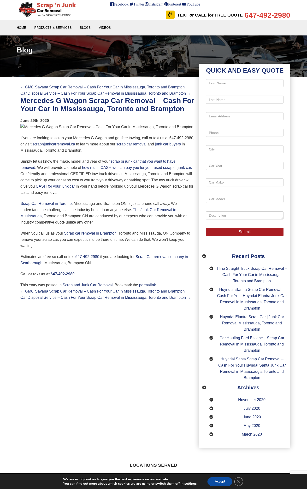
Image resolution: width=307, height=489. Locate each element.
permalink (147, 285)
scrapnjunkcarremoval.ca (53, 144)
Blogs (85, 27)
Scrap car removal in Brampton (90, 233)
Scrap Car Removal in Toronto (46, 203)
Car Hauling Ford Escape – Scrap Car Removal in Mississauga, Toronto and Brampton (251, 344)
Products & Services (53, 27)
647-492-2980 (87, 257)
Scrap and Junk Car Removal (88, 285)
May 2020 (251, 426)
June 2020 (252, 417)
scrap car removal (132, 144)
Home (21, 27)
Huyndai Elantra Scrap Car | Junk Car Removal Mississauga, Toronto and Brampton (252, 323)
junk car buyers (168, 144)
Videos (105, 27)
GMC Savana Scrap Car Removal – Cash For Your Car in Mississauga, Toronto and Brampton (102, 87)
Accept (220, 481)
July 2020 (252, 408)
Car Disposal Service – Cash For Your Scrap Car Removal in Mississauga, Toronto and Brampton (105, 93)
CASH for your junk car (55, 186)
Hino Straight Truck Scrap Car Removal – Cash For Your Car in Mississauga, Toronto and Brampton (252, 274)
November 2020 (252, 400)
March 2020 (252, 434)
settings (190, 484)
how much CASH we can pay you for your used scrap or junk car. (137, 168)
